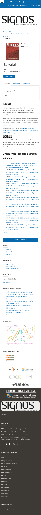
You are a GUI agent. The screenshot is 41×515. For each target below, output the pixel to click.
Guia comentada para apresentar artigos (19, 292)
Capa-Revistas (14, 5)
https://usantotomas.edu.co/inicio (18, 435)
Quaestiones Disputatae (10, 463)
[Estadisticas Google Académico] (10, 279)
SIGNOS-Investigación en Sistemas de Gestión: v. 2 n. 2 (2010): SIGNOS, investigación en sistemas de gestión (22, 172)
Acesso (38, 5)
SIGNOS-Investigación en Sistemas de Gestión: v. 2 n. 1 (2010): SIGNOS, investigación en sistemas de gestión (22, 227)
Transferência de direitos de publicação (19, 294)
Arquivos (11, 31)
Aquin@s (5, 496)
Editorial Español (16, 163)
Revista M (6, 490)
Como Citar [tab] (26, 83)
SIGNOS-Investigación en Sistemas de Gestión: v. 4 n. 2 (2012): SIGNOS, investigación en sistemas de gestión (22, 193)
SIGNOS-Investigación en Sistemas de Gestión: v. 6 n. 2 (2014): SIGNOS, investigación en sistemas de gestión (22, 179)
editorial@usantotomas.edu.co (24, 429)
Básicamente (7, 469)
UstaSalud (6, 487)
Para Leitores (10, 264)
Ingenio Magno (7, 460)
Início (5, 31)
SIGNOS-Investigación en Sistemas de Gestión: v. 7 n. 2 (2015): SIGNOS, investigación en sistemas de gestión (22, 200)
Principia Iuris (7, 478)
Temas (5, 466)
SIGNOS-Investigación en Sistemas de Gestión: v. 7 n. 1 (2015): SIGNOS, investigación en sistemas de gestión (22, 207)
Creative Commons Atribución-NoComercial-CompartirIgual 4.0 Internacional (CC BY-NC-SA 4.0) (20, 130)
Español (9, 252)
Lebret (5, 475)
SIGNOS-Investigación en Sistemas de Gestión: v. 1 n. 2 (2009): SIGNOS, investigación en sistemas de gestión (22, 213)
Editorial (13, 170)
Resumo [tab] (7, 83)
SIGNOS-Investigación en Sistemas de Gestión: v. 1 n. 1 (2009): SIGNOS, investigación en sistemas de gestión (21, 165)
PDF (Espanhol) (9, 76)
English (9, 250)
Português (24, 5)
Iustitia (5, 481)
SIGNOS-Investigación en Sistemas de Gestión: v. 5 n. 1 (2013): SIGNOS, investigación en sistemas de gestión (22, 186)
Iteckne (5, 458)
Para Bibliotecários (12, 269)
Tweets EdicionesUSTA (8, 510)
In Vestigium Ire (7, 472)
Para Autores (10, 266)
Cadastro (31, 5)
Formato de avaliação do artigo (16, 296)
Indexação (6, 282)
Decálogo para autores (13, 299)
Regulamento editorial (13, 315)
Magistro (5, 493)
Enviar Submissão (20, 240)
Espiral (5, 484)
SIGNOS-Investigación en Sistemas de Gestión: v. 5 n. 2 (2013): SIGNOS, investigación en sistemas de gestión (22, 220)
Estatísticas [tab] (16, 83)
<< (4, 232)
